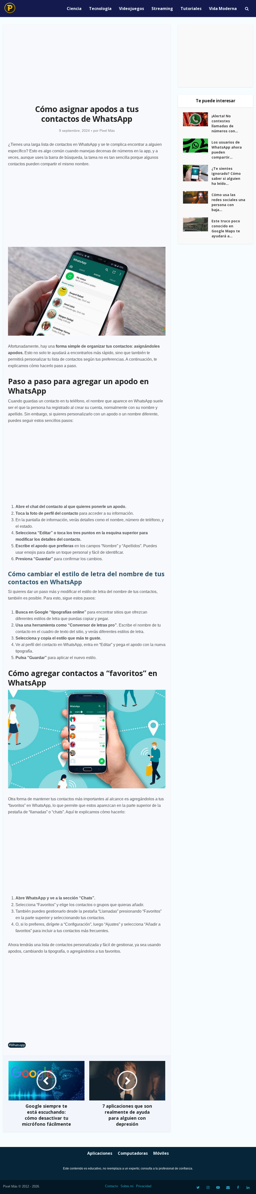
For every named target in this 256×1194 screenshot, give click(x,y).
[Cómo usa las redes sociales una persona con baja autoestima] (197, 197)
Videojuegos (131, 8)
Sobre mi (127, 1186)
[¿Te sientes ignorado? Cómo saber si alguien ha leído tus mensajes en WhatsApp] (197, 173)
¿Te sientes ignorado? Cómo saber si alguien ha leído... (226, 176)
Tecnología (100, 8)
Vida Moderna (223, 8)
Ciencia (74, 8)
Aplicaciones (99, 1153)
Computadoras (133, 1153)
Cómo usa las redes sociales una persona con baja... (228, 202)
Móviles (161, 1153)
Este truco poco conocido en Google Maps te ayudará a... (226, 228)
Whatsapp (17, 1045)
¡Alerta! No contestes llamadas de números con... (225, 123)
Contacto (111, 1186)
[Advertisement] (86, 62)
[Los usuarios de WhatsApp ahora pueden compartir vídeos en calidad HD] (197, 146)
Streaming (162, 8)
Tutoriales (191, 8)
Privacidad (143, 1186)
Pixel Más (107, 131)
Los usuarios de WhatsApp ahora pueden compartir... (227, 150)
